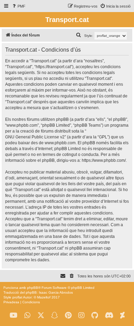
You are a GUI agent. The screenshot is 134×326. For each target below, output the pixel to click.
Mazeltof (44, 297)
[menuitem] (18, 6)
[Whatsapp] (27, 315)
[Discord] (109, 315)
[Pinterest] (68, 315)
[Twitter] (41, 315)
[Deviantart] (122, 315)
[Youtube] (13, 315)
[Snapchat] (54, 315)
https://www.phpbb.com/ (104, 160)
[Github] (95, 315)
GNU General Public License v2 (35, 137)
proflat (17, 297)
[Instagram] (81, 315)
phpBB (32, 288)
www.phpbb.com (60, 142)
